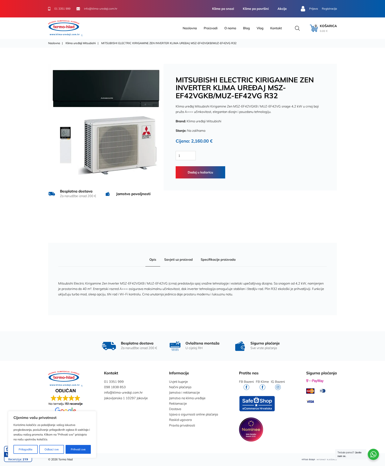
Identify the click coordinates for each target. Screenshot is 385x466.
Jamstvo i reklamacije (184, 392)
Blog (246, 28)
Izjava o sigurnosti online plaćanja (193, 414)
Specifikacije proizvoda (218, 259)
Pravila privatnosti (182, 425)
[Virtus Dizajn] (319, 459)
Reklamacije (178, 403)
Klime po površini (256, 9)
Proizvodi (211, 28)
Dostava (175, 409)
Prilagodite (25, 449)
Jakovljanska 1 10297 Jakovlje (126, 398)
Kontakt (276, 28)
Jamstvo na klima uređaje (187, 398)
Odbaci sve (52, 449)
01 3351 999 (114, 382)
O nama (230, 28)
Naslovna (190, 28)
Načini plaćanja (180, 387)
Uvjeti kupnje (178, 382)
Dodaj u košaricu (200, 172)
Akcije (282, 9)
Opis (152, 259)
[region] (52, 434)
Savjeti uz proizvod (178, 259)
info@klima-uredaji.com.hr (123, 392)
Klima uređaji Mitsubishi (81, 43)
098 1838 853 (115, 387)
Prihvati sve (78, 449)
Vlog (260, 28)
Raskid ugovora (180, 420)
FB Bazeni (246, 382)
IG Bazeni (278, 382)
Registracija (329, 8)
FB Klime (262, 382)
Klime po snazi (223, 9)
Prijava (313, 8)
